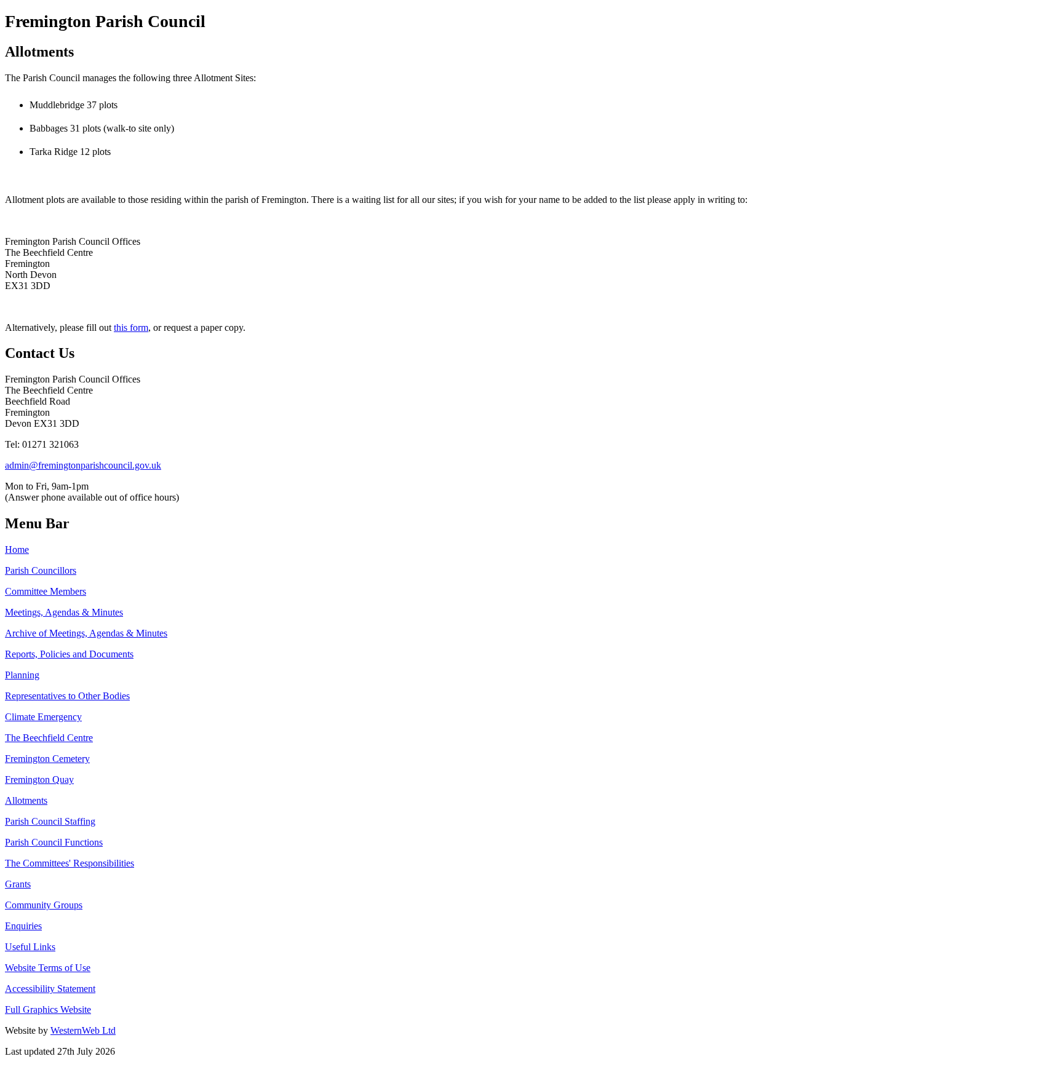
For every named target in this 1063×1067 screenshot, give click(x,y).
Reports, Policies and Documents (69, 654)
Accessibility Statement (50, 988)
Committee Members (45, 591)
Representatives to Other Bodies (67, 696)
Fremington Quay (39, 779)
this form (131, 327)
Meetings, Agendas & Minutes (64, 612)
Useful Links (30, 947)
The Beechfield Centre (49, 737)
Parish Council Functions (54, 842)
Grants (18, 884)
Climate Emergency (43, 717)
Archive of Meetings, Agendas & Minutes (86, 633)
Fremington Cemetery (47, 758)
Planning (22, 675)
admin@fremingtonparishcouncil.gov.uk (83, 465)
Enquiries (23, 926)
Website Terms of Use (47, 967)
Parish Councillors (40, 570)
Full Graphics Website (48, 1009)
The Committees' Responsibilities (69, 863)
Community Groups (43, 905)
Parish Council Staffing (50, 821)
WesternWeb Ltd (83, 1030)
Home (17, 549)
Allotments (26, 800)
